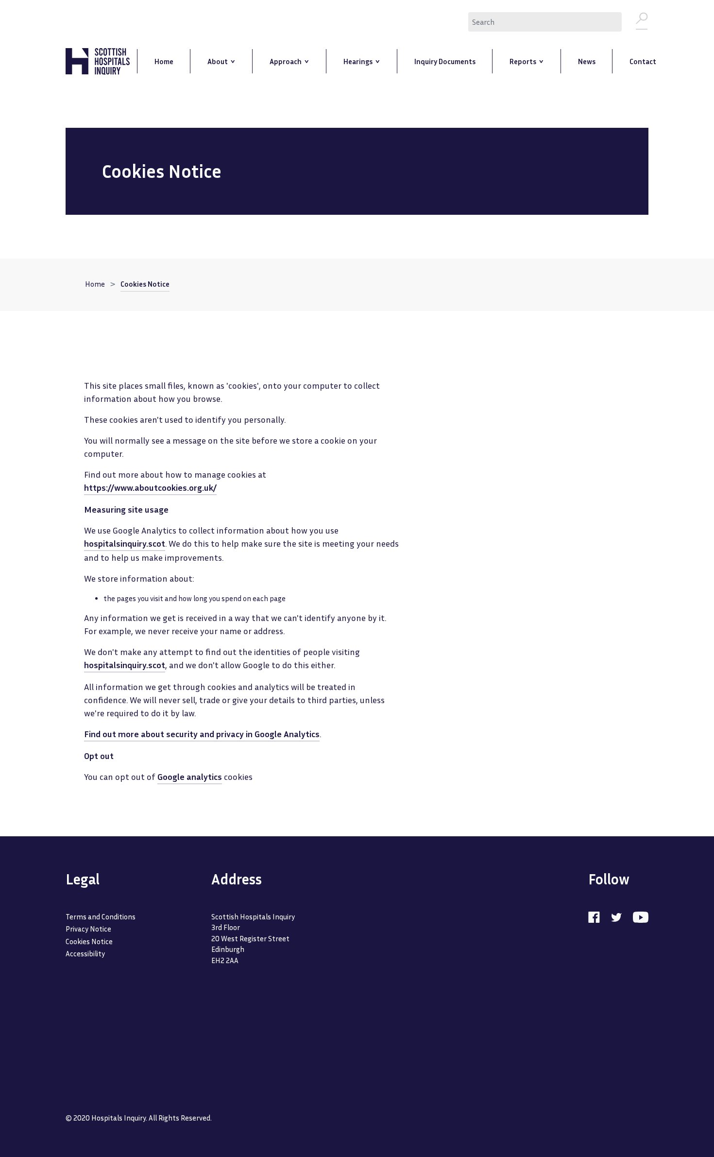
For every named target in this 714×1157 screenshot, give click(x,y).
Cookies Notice (145, 283)
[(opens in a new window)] (599, 916)
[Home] (98, 61)
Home (95, 283)
